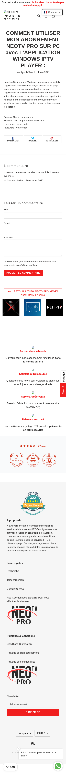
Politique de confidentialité (21, 661)
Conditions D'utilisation (19, 643)
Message (8, 237)
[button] (52, 12)
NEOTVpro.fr (14, 525)
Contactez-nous (15, 588)
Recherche (13, 570)
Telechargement (15, 579)
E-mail (7, 223)
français (23, 733)
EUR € (41, 733)
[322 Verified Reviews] (33, 516)
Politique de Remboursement (23, 652)
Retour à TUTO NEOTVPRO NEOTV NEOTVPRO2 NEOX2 (35, 293)
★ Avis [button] (63, 390)
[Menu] (60, 15)
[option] (20, 307)
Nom (6, 209)
